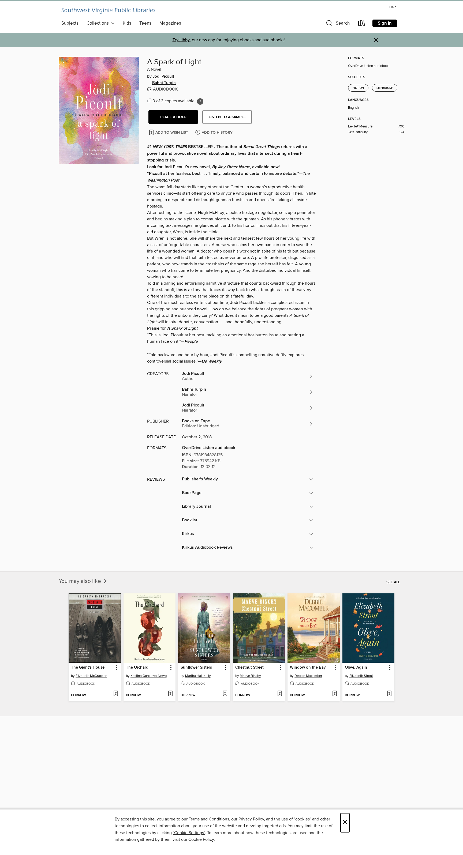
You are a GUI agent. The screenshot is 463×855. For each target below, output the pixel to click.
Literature (384, 88)
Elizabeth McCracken (91, 676)
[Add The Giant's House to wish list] (115, 693)
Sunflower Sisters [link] (196, 667)
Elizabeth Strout (361, 676)
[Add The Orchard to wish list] (170, 693)
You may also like (80, 581)
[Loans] (362, 24)
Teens (145, 23)
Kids (127, 23)
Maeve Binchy (250, 676)
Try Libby (181, 40)
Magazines (170, 23)
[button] (337, 24)
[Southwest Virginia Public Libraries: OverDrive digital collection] (108, 11)
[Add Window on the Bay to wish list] (334, 693)
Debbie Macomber (308, 676)
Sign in (385, 23)
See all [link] (393, 582)
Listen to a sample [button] (227, 117)
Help (392, 7)
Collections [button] (99, 23)
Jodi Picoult (163, 76)
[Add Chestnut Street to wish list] (279, 693)
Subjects (70, 23)
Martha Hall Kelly (198, 676)
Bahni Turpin (164, 83)
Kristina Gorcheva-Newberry (150, 676)
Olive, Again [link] (356, 667)
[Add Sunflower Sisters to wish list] (225, 693)
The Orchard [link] (137, 667)
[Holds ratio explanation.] (200, 101)
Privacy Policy (251, 819)
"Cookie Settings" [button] (189, 832)
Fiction (358, 88)
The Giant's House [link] (87, 667)
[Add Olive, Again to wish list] (389, 693)
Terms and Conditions (209, 819)
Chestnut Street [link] (249, 667)
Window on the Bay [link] (308, 667)
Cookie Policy (201, 839)
